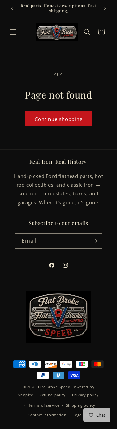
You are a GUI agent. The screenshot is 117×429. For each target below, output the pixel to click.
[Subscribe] (95, 241)
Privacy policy (85, 395)
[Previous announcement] (12, 8)
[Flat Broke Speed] (58, 317)
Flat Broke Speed (54, 386)
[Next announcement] (105, 8)
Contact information (47, 414)
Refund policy (52, 395)
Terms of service (43, 405)
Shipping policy (81, 405)
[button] (13, 32)
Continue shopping (59, 119)
